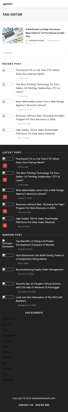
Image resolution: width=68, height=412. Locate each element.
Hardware (7, 352)
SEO (4, 363)
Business (6, 324)
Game (5, 346)
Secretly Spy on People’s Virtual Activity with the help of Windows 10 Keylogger (38, 285)
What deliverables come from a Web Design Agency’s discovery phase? (40, 103)
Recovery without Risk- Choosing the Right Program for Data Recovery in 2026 (40, 117)
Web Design (8, 379)
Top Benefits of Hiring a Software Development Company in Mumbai (35, 243)
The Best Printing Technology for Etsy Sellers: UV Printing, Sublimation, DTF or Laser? (38, 88)
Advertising (8, 319)
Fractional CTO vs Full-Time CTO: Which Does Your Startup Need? (37, 72)
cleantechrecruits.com (43, 398)
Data (4, 330)
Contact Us (26, 405)
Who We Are (42, 405)
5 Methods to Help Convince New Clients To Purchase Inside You (45, 33)
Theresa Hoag (36, 40)
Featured (7, 341)
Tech (4, 374)
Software (7, 368)
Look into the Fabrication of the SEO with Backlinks (39, 299)
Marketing (7, 357)
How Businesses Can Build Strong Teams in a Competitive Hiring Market (40, 257)
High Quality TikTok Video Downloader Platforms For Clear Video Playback (37, 132)
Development (9, 335)
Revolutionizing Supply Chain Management (40, 269)
